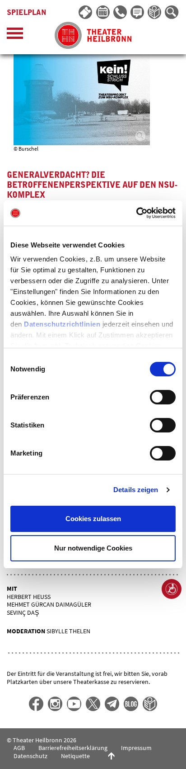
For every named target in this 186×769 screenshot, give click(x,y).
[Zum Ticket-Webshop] (86, 12)
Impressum (136, 748)
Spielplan (26, 13)
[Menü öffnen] (15, 35)
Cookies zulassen (93, 518)
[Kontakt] (120, 12)
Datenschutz (30, 756)
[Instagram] (55, 704)
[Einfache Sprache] (155, 12)
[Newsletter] (137, 12)
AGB (19, 748)
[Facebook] (36, 704)
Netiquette (75, 756)
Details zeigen (135, 490)
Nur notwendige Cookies (93, 548)
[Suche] (172, 12)
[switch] (163, 397)
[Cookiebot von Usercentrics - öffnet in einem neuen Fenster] (136, 213)
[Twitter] (93, 704)
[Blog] (131, 704)
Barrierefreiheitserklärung (72, 748)
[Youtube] (74, 704)
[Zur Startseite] (93, 35)
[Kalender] (103, 12)
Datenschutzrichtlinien (62, 324)
